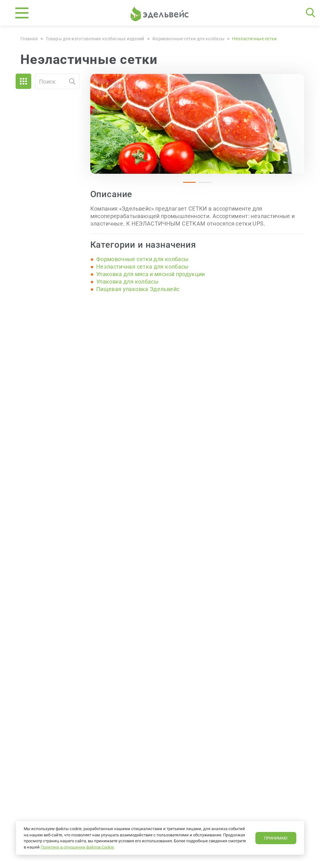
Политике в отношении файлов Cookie (77, 847)
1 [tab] (186, 185)
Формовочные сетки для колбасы (142, 259)
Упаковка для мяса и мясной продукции (150, 274)
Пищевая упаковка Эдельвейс (137, 289)
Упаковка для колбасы (127, 281)
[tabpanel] (197, 124)
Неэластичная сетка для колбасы (142, 266)
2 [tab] (202, 185)
